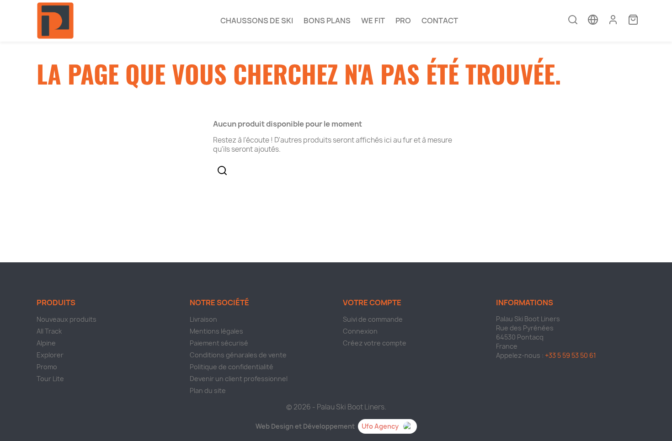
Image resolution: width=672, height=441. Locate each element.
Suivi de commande (373, 319)
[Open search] (573, 21)
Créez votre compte (374, 343)
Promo (47, 366)
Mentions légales (216, 331)
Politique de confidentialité (231, 366)
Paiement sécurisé (219, 343)
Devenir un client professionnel (239, 378)
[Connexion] (613, 19)
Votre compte (372, 303)
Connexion (360, 331)
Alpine (46, 343)
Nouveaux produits (66, 319)
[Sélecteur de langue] (592, 20)
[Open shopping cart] (633, 20)
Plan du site (208, 390)
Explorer (50, 355)
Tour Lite (50, 378)
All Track (49, 331)
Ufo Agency (380, 426)
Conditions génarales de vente (238, 355)
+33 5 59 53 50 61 (570, 355)
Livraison (203, 319)
